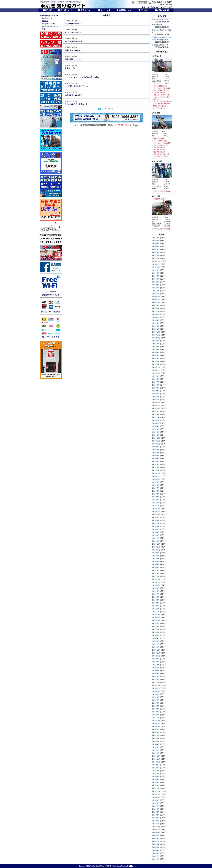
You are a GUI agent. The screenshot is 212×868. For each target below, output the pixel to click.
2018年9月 (155, 517)
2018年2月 (155, 538)
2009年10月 (156, 833)
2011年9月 (155, 765)
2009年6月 (155, 844)
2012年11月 (156, 724)
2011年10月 (156, 762)
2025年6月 (155, 279)
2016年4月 (155, 603)
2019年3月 (155, 500)
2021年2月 (155, 432)
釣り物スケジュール (48, 23)
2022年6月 (155, 385)
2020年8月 (155, 450)
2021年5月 (155, 423)
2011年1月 (155, 788)
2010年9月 (155, 800)
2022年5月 (155, 388)
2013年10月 (156, 691)
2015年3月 (155, 641)
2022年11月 (156, 370)
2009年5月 (155, 847)
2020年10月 (156, 444)
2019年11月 (156, 476)
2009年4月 (155, 850)
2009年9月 (155, 835)
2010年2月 (155, 821)
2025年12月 (156, 261)
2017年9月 (155, 553)
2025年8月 (155, 273)
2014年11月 (156, 653)
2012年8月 (155, 732)
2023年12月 (156, 332)
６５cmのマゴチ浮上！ (74, 32)
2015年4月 (155, 638)
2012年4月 (155, 744)
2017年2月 (155, 573)
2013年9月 (155, 694)
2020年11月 (156, 441)
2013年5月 (155, 706)
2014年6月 (155, 668)
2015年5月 (155, 635)
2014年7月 (155, 665)
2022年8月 (155, 379)
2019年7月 (155, 488)
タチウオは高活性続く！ (160, 19)
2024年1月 (155, 329)
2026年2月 (155, 255)
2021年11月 (156, 406)
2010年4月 (155, 815)
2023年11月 (156, 335)
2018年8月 (155, 520)
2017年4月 (155, 567)
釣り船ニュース (47, 18)
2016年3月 (155, 606)
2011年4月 (155, 780)
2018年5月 (155, 529)
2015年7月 (155, 629)
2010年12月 (156, 791)
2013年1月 (155, 718)
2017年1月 (155, 576)
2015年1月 (155, 647)
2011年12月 (156, 756)
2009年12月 (156, 827)
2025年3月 (155, 288)
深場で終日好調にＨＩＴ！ (161, 45)
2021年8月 (155, 414)
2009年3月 (155, 853)
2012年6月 (155, 738)
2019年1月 (155, 506)
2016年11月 (156, 582)
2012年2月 (155, 750)
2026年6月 (155, 244)
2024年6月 (155, 314)
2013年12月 (156, 685)
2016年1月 (155, 612)
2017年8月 (155, 556)
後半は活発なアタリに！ (74, 59)
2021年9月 (155, 411)
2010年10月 (156, 797)
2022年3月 (155, 394)
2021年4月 (155, 426)
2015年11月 (156, 618)
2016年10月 (156, 585)
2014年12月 (156, 650)
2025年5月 (155, 282)
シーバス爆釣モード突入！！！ (77, 104)
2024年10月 (156, 302)
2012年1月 (155, 753)
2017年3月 (155, 570)
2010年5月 (155, 812)
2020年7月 (155, 453)
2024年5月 (155, 317)
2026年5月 (155, 246)
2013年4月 (155, 709)
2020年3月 (155, 464)
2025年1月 (155, 294)
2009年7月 (155, 841)
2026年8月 (155, 238)
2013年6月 (155, 703)
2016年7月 (155, 594)
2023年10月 (156, 338)
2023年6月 (155, 350)
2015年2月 (155, 644)
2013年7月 (155, 700)
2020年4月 (155, 461)
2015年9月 (155, 623)
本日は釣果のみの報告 (73, 41)
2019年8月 (155, 485)
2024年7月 (155, 311)
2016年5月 (155, 600)
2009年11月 (156, 830)
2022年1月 (155, 400)
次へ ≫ (111, 109)
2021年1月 (155, 435)
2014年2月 (155, 679)
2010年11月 (156, 794)
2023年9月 (155, 341)
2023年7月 (155, 347)
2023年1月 (155, 364)
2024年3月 (155, 323)
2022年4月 (155, 391)
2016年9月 (155, 588)
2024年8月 (155, 308)
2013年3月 (155, 712)
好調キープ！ (70, 68)
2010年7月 (155, 806)
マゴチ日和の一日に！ (73, 23)
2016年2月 (155, 609)
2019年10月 (156, 479)
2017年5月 (155, 565)
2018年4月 (155, 532)
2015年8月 (155, 626)
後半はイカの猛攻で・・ (74, 50)
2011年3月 (155, 782)
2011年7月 (155, 771)
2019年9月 (155, 482)
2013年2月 (155, 715)
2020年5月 (155, 459)
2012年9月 (155, 729)
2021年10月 (156, 408)
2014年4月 (155, 673)
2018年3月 (155, 535)
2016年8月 (155, 591)
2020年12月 (156, 438)
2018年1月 (155, 541)
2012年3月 (155, 747)
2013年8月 (155, 697)
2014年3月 (155, 676)
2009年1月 (155, 859)
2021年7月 (155, 417)
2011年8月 (155, 768)
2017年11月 (156, 547)
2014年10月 (156, 656)
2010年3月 (155, 818)
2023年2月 (155, 361)
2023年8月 (155, 344)
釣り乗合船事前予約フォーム (51, 26)
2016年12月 (156, 579)
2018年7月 (155, 523)
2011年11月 (156, 759)
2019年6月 (155, 491)
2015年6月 (155, 632)
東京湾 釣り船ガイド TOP (49, 15)
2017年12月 (156, 544)
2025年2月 (155, 291)
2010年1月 (155, 824)
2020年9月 (155, 447)
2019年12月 (156, 473)
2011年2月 (155, 785)
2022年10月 (156, 373)
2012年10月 (156, 727)
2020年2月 (155, 467)
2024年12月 (156, 297)
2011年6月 (155, 774)
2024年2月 (155, 326)
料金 (43, 29)
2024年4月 (155, 320)
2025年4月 (155, 285)
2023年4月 (155, 355)
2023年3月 (155, 358)
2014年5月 (155, 671)
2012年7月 (155, 735)
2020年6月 (155, 456)
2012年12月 (156, 721)
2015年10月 (156, 620)
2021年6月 (155, 420)
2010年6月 (155, 809)
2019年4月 (155, 497)
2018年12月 (156, 509)
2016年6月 (155, 597)
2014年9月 (155, 659)
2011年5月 (155, 777)
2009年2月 (155, 856)
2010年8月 (155, 803)
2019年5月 (155, 494)
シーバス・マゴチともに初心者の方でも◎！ (82, 77)
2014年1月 (155, 682)
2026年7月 (155, 241)
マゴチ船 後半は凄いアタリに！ (78, 86)
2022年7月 (155, 382)
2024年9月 (155, 305)
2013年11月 (156, 688)
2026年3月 (155, 252)
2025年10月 (156, 267)
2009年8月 (155, 838)
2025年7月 (155, 276)
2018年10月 (156, 514)
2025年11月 (156, 264)
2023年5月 (155, 353)
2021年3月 (155, 429)
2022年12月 (156, 367)
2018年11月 (156, 512)
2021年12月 (156, 403)
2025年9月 (155, 270)
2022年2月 (155, 397)
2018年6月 (155, 526)
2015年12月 (156, 615)
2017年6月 (155, 562)
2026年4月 (155, 249)
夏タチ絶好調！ (157, 25)
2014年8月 (155, 662)
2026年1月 (155, 258)
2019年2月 (155, 503)
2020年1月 (155, 470)
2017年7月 (155, 559)
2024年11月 (156, 299)
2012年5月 (155, 741)
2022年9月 (155, 376)
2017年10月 (156, 550)
